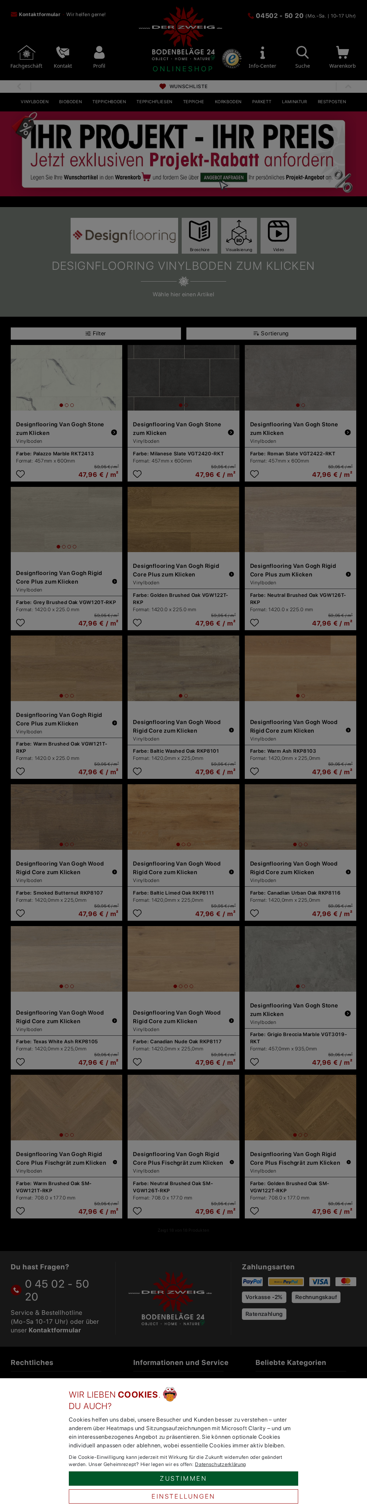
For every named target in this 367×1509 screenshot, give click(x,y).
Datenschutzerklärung (220, 1464)
